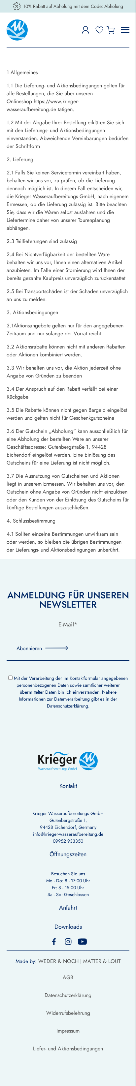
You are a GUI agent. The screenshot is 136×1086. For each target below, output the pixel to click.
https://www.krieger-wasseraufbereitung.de (43, 105)
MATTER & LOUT (101, 961)
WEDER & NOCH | (60, 961)
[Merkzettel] (99, 30)
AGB (68, 977)
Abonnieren (29, 648)
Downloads (68, 927)
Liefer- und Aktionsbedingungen (68, 1048)
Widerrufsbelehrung (68, 1013)
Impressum (68, 1031)
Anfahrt (68, 908)
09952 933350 (68, 841)
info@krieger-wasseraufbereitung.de (68, 834)
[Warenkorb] (111, 30)
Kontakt (68, 786)
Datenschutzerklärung (67, 706)
